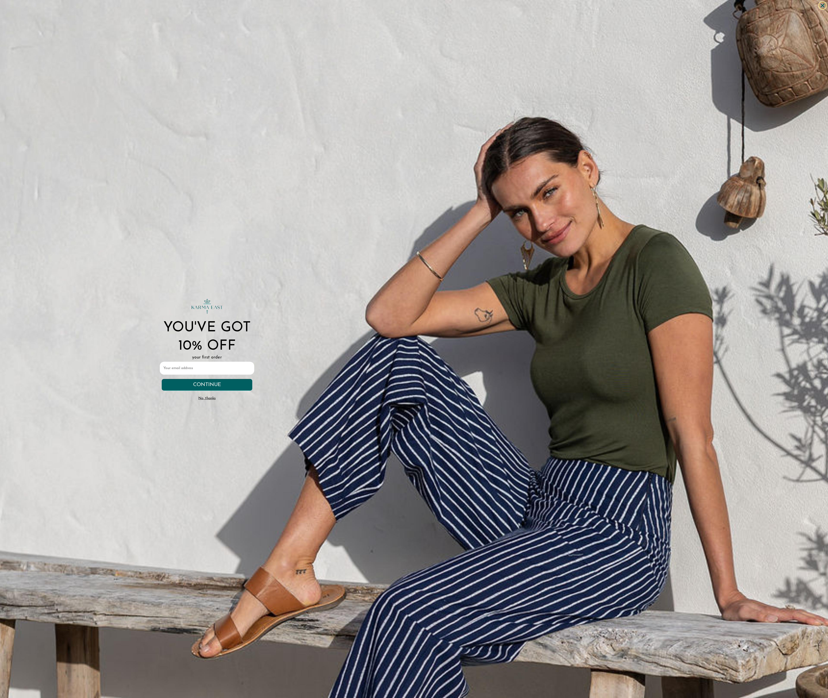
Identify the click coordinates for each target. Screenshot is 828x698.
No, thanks (207, 398)
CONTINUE (207, 384)
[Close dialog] (822, 5)
